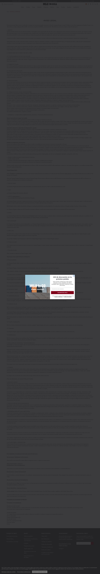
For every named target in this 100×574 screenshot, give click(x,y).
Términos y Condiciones (58, 296)
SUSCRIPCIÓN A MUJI (62, 292)
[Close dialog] (74, 276)
